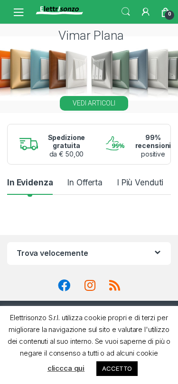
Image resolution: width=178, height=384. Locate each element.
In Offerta (85, 182)
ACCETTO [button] (117, 368)
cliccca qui (65, 368)
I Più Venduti (140, 182)
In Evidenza (30, 182)
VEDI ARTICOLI (94, 103)
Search (126, 12)
